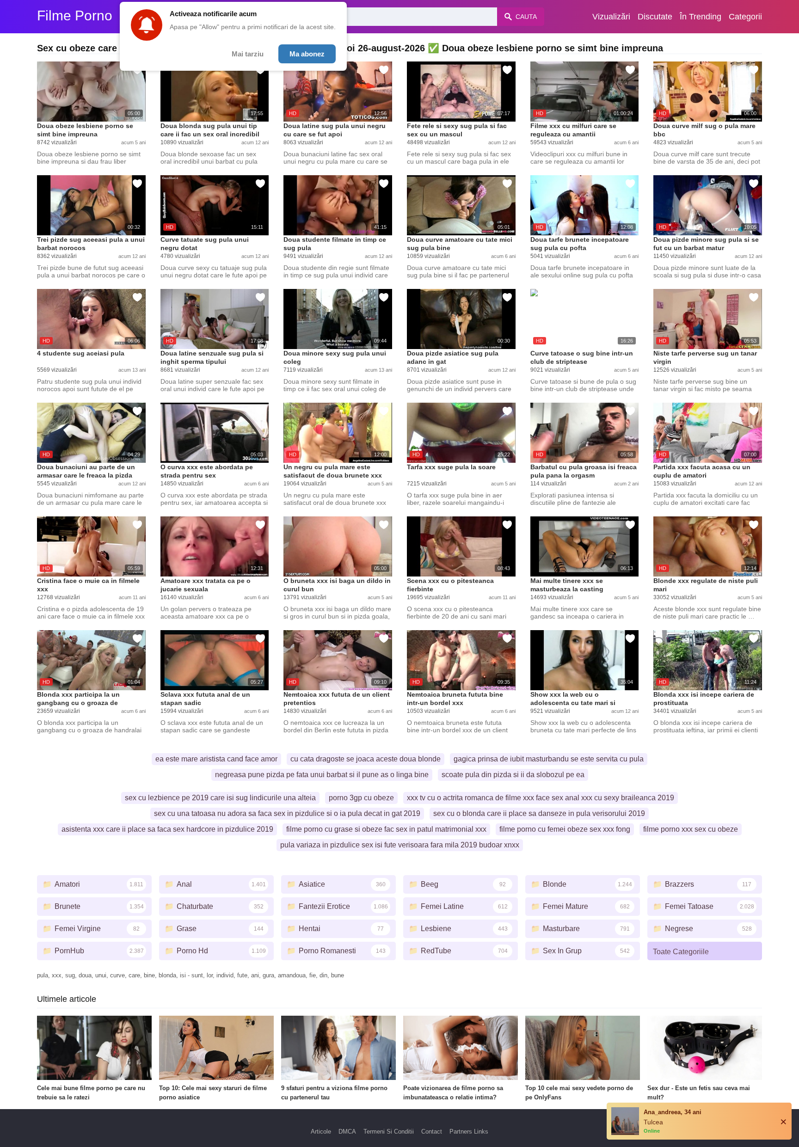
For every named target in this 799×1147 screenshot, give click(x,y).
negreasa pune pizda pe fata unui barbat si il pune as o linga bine (322, 775)
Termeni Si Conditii (388, 1131)
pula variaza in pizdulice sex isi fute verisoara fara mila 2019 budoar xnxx (399, 845)
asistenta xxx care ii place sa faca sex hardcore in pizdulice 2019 (167, 829)
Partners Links (468, 1131)
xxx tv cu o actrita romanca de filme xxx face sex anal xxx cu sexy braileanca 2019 (540, 798)
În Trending (700, 16)
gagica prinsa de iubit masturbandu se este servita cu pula (549, 759)
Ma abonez (307, 54)
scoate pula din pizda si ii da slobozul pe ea (513, 775)
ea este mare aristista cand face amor (216, 759)
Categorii (745, 16)
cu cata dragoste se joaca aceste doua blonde (365, 759)
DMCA (347, 1131)
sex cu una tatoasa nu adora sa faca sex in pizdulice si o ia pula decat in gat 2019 (287, 813)
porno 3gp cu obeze (361, 798)
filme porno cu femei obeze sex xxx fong (564, 829)
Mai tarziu (248, 54)
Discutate (655, 16)
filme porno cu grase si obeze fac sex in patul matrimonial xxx (386, 829)
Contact (431, 1131)
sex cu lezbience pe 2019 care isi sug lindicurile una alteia (220, 798)
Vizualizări (611, 16)
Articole (321, 1131)
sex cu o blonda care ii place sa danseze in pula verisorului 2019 (539, 813)
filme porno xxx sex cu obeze (690, 829)
